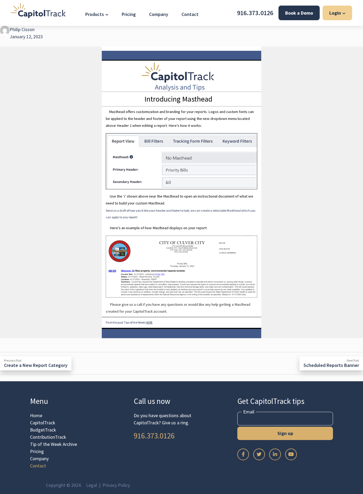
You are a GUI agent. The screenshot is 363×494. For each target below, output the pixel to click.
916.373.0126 (255, 13)
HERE (149, 322)
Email (248, 411)
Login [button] (335, 13)
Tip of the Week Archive (53, 444)
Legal (91, 485)
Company (158, 14)
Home (36, 415)
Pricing (129, 14)
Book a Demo (299, 13)
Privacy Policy (116, 485)
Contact (190, 14)
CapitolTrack (42, 423)
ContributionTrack (48, 437)
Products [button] (94, 14)
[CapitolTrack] (38, 10)
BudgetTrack (43, 430)
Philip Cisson (22, 29)
